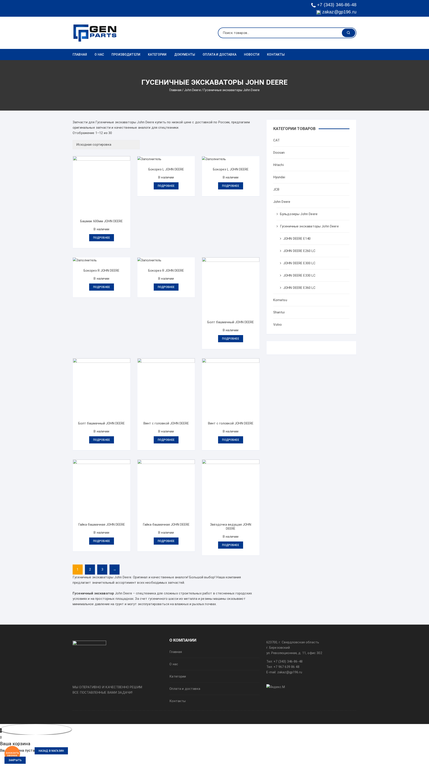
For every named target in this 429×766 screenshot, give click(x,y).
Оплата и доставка (219, 54)
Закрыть (15, 760)
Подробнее (101, 237)
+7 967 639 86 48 (286, 667)
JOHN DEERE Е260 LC (299, 251)
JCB (276, 189)
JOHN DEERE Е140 (297, 239)
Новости (251, 54)
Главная (80, 54)
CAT (276, 140)
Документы (184, 54)
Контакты (276, 54)
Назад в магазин (51, 750)
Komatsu (280, 300)
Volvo (277, 325)
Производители (125, 54)
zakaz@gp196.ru (338, 11)
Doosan (279, 153)
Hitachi (278, 165)
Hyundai (279, 177)
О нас (99, 54)
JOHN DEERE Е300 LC (299, 263)
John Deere (192, 90)
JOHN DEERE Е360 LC (299, 288)
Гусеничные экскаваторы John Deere (309, 226)
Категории (157, 54)
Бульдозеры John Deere (299, 214)
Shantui (279, 312)
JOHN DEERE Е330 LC (299, 275)
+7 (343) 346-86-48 (336, 4)
